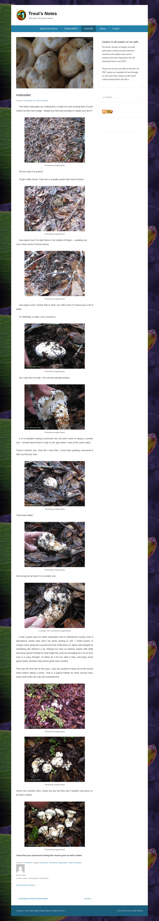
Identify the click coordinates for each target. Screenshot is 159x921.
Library (103, 29)
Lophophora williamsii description (32, 899)
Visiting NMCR (71, 29)
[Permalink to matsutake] (54, 62)
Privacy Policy (44, 911)
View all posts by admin (26, 885)
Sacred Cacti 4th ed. (49, 29)
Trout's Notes (42, 13)
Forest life (88, 29)
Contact (115, 29)
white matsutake (75, 863)
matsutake (23, 95)
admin (45, 101)
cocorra (88, 899)
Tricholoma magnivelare (58, 863)
